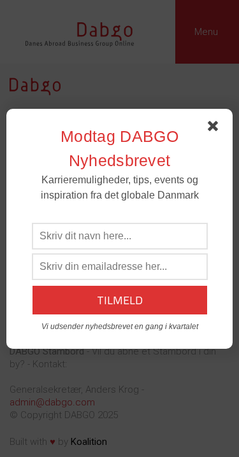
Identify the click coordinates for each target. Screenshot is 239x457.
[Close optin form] (215, 128)
